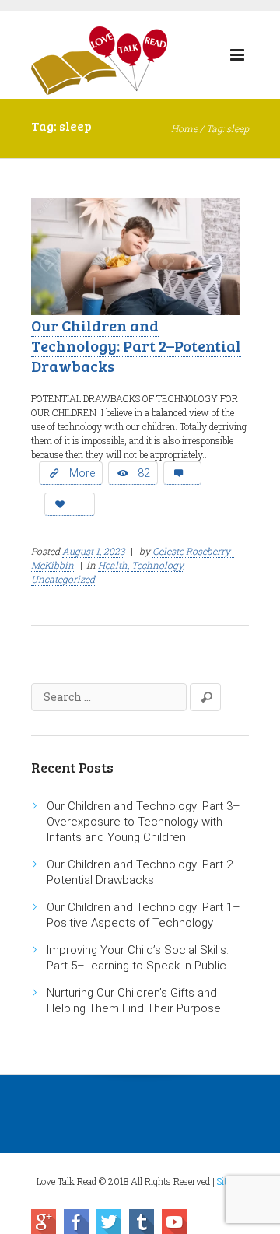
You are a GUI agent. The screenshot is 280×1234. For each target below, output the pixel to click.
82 (144, 473)
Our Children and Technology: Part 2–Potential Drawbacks (136, 345)
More (82, 473)
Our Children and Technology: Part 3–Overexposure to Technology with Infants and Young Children (143, 821)
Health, (113, 565)
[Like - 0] (69, 504)
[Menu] (237, 58)
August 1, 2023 (93, 551)
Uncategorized (63, 579)
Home (184, 128)
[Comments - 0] (182, 473)
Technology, (157, 565)
